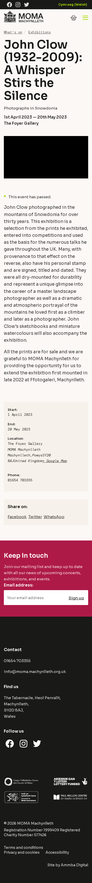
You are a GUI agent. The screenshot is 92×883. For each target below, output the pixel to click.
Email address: (18, 585)
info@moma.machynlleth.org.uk (35, 671)
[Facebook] (9, 4)
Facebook (17, 516)
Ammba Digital (74, 865)
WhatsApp (54, 516)
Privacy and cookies (22, 852)
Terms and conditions (23, 847)
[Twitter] (26, 4)
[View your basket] (73, 18)
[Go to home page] (23, 22)
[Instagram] (17, 4)
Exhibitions (39, 32)
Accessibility (57, 852)
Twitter (35, 516)
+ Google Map (54, 460)
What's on (13, 32)
